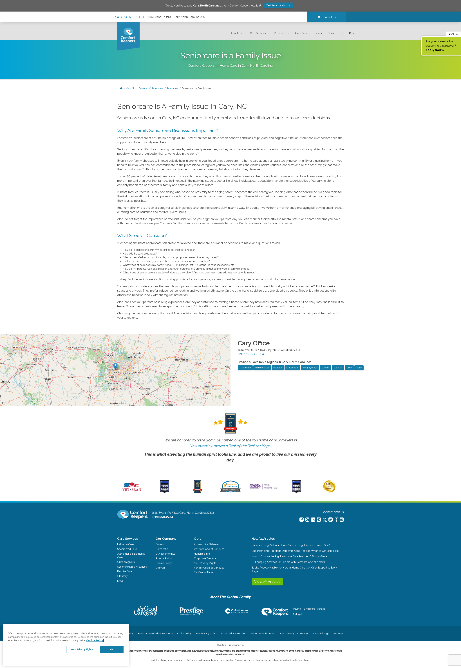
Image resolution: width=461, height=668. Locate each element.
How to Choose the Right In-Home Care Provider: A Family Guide (289, 556)
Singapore (309, 608)
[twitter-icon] (325, 520)
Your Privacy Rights (205, 563)
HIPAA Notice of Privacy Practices (155, 633)
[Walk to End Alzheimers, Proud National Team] (263, 489)
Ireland (297, 608)
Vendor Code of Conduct (209, 549)
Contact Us (334, 33)
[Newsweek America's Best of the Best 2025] (197, 491)
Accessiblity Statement (207, 544)
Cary (349, 367)
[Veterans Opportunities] (131, 491)
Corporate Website (205, 558)
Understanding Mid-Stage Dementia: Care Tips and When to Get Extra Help (295, 550)
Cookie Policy (164, 563)
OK (111, 649)
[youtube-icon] (330, 519)
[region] (66, 644)
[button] (238, 33)
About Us (236, 33)
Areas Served (302, 33)
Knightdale (292, 367)
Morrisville (245, 367)
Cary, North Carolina (136, 88)
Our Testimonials (165, 553)
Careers (318, 33)
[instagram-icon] (307, 519)
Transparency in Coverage (294, 633)
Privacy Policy (164, 558)
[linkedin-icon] (313, 519)
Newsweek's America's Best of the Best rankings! (230, 446)
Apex (359, 367)
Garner (325, 367)
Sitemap (160, 567)
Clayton (338, 367)
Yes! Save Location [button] (277, 5)
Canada (321, 608)
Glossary (122, 576)
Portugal (297, 614)
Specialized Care (127, 549)
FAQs (120, 580)
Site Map (338, 633)
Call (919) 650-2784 (127, 17)
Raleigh (277, 367)
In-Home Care (125, 544)
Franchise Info (202, 553)
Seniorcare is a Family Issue (196, 88)
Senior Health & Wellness (132, 566)
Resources (280, 33)
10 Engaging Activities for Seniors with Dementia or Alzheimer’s (288, 562)
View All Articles (267, 581)
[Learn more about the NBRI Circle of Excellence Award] (329, 491)
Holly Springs (310, 367)
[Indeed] (336, 520)
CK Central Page (203, 572)
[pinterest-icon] (319, 519)
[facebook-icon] (301, 519)
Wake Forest (262, 367)
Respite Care (124, 571)
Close (454, 34)
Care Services (258, 33)
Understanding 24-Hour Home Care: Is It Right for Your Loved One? (291, 545)
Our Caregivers (126, 562)
